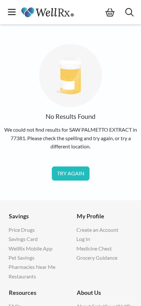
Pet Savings (21, 257)
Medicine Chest (94, 248)
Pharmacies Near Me (32, 267)
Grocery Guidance (96, 257)
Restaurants (22, 276)
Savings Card (23, 239)
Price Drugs (22, 230)
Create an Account (97, 230)
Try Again (70, 173)
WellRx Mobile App (30, 248)
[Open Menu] (12, 12)
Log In (83, 239)
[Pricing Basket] (115, 12)
